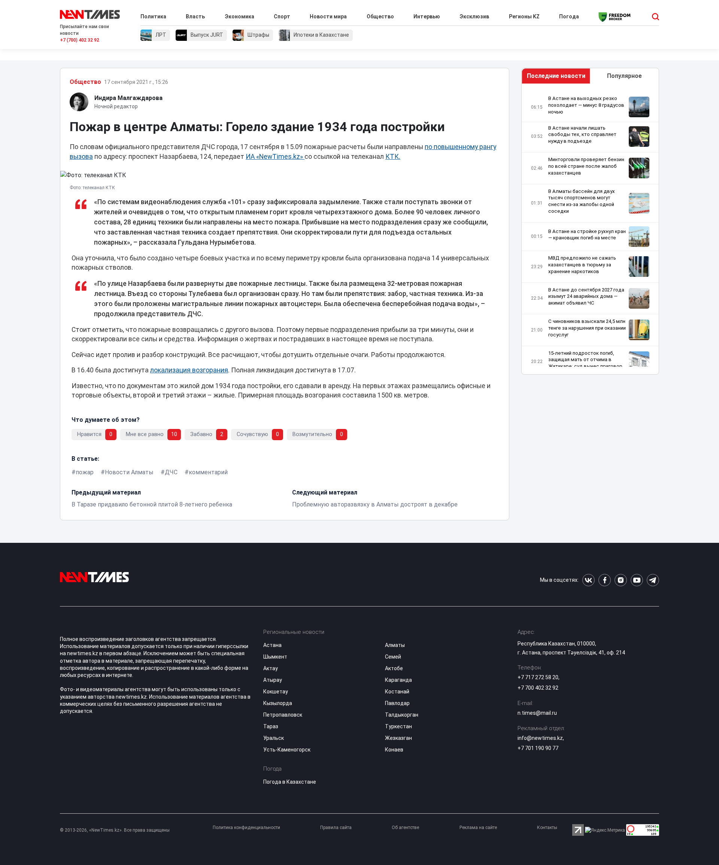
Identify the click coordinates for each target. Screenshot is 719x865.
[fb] (604, 580)
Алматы (395, 645)
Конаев (394, 750)
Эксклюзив (474, 16)
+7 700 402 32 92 (538, 688)
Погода (569, 16)
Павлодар (397, 703)
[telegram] (653, 580)
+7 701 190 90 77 (538, 748)
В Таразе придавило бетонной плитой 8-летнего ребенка (152, 504)
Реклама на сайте (478, 827)
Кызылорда (277, 703)
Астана (272, 645)
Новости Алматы (129, 472)
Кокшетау (275, 692)
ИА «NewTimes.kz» (275, 156)
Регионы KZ (524, 16)
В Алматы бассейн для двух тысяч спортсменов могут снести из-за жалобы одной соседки (581, 201)
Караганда (398, 680)
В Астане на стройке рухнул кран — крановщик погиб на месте (587, 235)
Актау (270, 668)
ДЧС (171, 472)
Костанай (397, 692)
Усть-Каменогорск (286, 750)
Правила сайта (336, 827)
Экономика (239, 16)
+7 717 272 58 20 (538, 677)
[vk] (588, 580)
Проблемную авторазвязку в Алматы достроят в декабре (375, 504)
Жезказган (398, 738)
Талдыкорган (401, 715)
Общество (380, 16)
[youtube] (637, 580)
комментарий (208, 472)
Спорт (282, 16)
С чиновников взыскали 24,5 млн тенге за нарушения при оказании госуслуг (587, 328)
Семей (393, 657)
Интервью (426, 16)
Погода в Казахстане (289, 782)
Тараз (270, 726)
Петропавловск (282, 715)
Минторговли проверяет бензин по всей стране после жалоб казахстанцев (586, 166)
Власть (195, 16)
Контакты (547, 827)
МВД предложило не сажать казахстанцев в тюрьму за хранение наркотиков (582, 264)
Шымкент (275, 657)
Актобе (394, 668)
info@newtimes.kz (540, 738)
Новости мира (328, 16)
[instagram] (621, 580)
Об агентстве (405, 827)
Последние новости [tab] (556, 75)
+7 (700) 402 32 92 (79, 40)
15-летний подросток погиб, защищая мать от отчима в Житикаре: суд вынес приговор (585, 359)
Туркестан (398, 726)
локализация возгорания (189, 370)
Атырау (272, 680)
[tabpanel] (590, 231)
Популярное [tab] (624, 75)
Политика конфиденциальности (246, 827)
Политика (153, 16)
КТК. (392, 156)
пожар (85, 472)
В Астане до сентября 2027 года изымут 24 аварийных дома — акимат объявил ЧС (586, 296)
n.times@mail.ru (537, 713)
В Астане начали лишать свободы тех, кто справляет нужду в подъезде (582, 134)
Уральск (273, 738)
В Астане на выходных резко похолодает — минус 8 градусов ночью (586, 105)
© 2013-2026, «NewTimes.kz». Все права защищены (115, 830)
